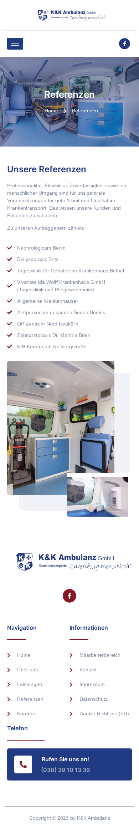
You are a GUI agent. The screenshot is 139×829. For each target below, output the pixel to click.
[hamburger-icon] (15, 44)
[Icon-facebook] (124, 43)
